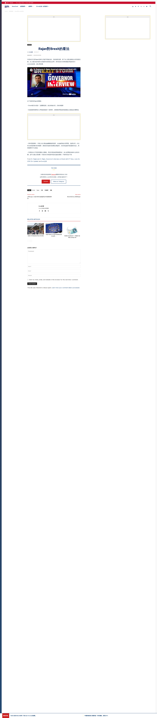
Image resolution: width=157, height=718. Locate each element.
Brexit (33, 190)
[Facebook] (40, 211)
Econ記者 (31, 52)
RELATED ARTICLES (33, 219)
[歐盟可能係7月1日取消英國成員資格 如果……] (54, 228)
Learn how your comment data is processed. (66, 287)
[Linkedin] (133, 6)
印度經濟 (46, 190)
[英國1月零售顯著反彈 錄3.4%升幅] (35, 228)
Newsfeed (15, 6)
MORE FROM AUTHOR (49, 219)
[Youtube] (146, 6)
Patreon (53, 174)
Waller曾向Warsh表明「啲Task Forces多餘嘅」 (23, 715)
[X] (144, 6)
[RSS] (141, 6)
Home (6, 11)
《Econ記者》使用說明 (42, 6)
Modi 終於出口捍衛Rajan (73, 196)
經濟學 (30, 6)
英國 (51, 190)
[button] (150, 6)
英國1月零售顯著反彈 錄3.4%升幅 (36, 235)
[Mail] (135, 6)
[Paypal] (138, 6)
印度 (42, 190)
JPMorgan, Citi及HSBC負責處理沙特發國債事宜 (39, 197)
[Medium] (46, 211)
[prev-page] (28, 241)
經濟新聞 (22, 6)
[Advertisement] (55, 29)
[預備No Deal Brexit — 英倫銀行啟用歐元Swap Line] (72, 228)
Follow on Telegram (58, 181)
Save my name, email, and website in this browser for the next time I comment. (53, 279)
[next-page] (31, 241)
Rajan (38, 190)
